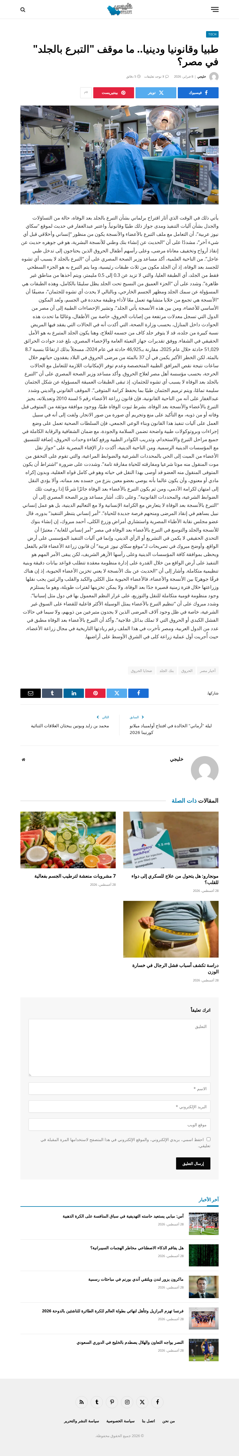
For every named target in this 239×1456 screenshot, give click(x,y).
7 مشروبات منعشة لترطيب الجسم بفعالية (75, 876)
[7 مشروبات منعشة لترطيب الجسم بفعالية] (68, 840)
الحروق (187, 670)
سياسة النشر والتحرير (81, 1420)
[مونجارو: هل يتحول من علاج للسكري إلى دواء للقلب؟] (171, 840)
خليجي (201, 76)
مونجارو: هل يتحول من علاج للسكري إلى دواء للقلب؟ (175, 879)
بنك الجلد (166, 670)
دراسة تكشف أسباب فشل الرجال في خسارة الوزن (175, 968)
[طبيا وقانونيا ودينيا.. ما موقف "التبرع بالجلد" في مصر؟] (119, 155)
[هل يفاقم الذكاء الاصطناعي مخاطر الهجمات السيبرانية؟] (204, 1255)
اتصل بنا (148, 1420)
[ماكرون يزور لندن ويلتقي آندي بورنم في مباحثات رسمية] (204, 1287)
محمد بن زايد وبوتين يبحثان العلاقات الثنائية (70, 725)
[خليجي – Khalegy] (119, 9)
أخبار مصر (208, 670)
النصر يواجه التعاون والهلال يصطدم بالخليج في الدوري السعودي (130, 1342)
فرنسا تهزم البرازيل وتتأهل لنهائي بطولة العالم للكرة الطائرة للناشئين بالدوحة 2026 (113, 1311)
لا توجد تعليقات (154, 76)
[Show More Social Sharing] (86, 92)
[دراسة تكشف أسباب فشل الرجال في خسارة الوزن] (171, 929)
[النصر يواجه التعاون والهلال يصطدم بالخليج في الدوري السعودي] (204, 1350)
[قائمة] (215, 9)
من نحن (168, 1420)
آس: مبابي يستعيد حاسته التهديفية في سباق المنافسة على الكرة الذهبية (123, 1216)
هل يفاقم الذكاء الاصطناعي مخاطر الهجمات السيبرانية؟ (137, 1247)
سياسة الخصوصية (120, 1420)
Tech (212, 34)
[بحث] (23, 9)
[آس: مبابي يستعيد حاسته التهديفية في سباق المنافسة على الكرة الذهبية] (204, 1224)
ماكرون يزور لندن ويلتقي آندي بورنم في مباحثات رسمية (136, 1279)
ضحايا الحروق (141, 670)
